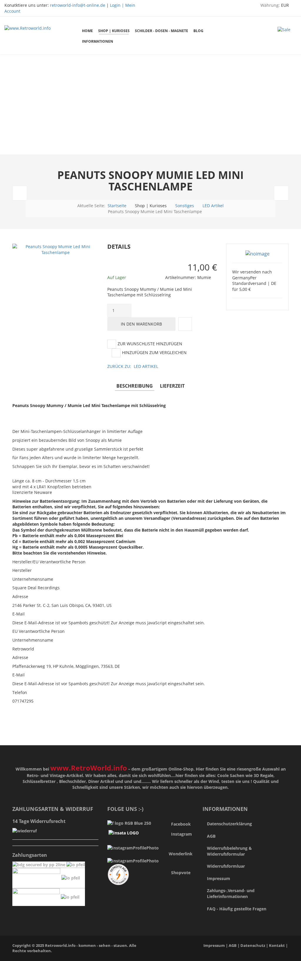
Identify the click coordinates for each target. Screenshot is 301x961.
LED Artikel (213, 205)
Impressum (218, 878)
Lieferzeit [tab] (172, 386)
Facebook (181, 824)
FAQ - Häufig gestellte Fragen (236, 909)
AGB (211, 836)
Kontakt (277, 945)
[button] (219, 247)
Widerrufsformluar (226, 866)
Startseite (117, 205)
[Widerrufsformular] (24, 830)
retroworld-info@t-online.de (77, 5)
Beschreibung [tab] (134, 386)
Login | (117, 5)
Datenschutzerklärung (229, 823)
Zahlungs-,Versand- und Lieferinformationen (231, 893)
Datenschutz (253, 945)
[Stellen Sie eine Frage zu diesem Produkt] (185, 324)
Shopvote (180, 872)
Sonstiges (184, 205)
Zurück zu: (132, 366)
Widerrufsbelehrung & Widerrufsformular (229, 851)
